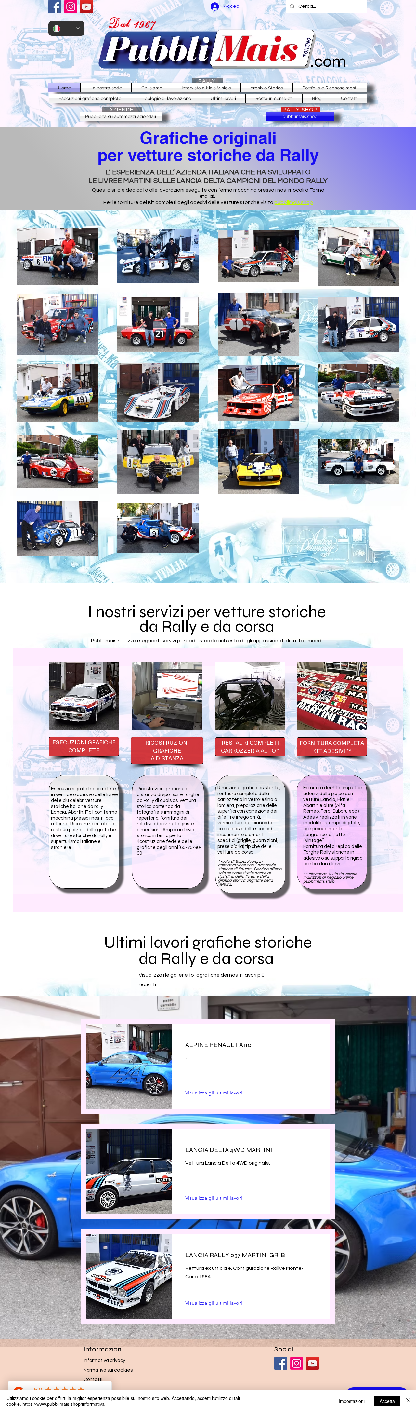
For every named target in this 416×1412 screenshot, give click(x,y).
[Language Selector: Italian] (66, 28)
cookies (109, 1370)
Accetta (387, 1401)
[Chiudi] (408, 1401)
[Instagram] (70, 6)
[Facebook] (54, 6)
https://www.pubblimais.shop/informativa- (64, 1404)
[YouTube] (86, 6)
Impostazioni (352, 1401)
